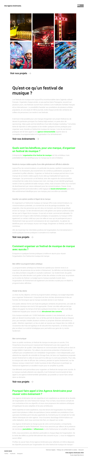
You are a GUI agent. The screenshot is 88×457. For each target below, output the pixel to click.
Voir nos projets (18, 73)
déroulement (47, 311)
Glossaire (81, 450)
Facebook (12, 453)
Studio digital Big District (77, 455)
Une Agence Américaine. (12, 6)
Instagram (20, 453)
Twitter (6, 453)
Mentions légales (51, 450)
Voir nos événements (23, 138)
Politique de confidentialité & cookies (67, 450)
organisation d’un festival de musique (37, 155)
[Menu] (80, 5)
